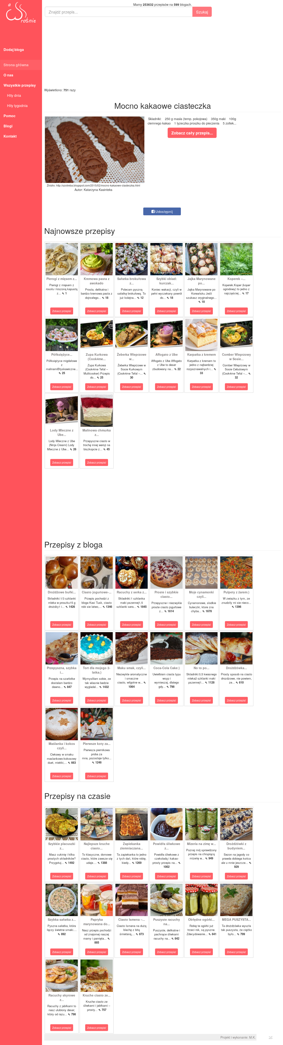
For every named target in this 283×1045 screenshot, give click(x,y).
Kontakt (10, 136)
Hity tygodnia (16, 105)
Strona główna (16, 64)
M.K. (252, 1037)
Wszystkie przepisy (20, 85)
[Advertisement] (162, 52)
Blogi (8, 125)
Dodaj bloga (14, 49)
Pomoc (9, 115)
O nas (8, 75)
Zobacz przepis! (61, 311)
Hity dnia (12, 95)
